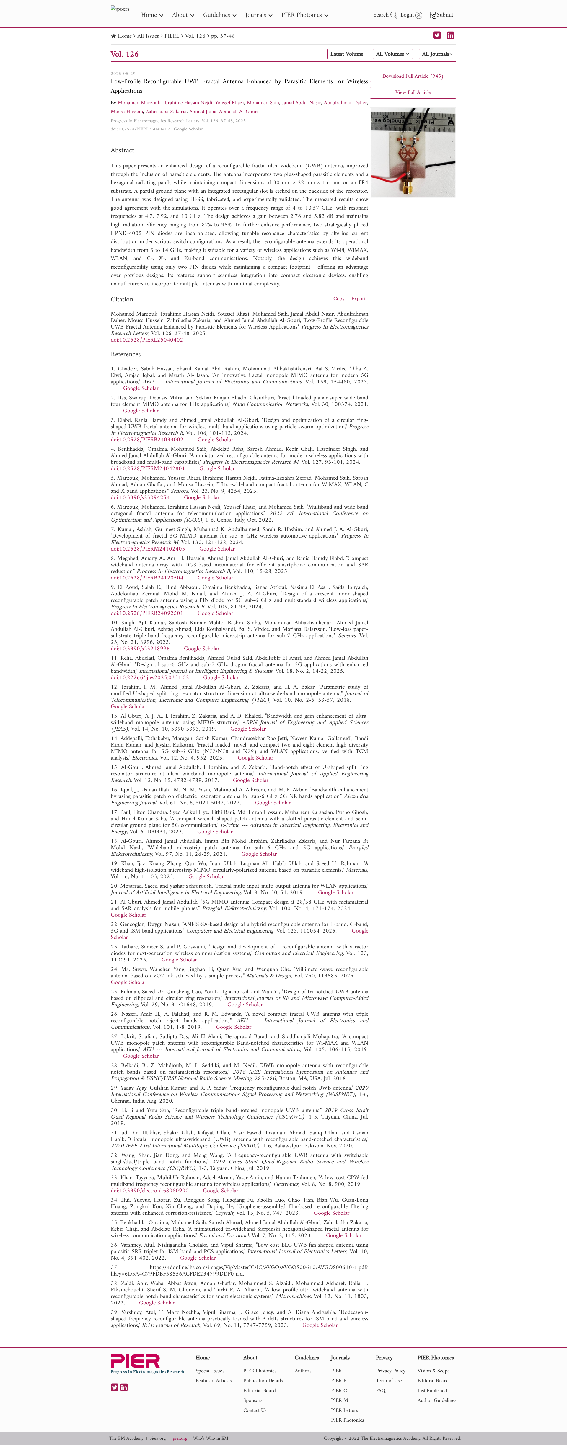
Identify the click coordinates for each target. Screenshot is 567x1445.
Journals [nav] (255, 15)
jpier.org (179, 1438)
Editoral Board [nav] (433, 1380)
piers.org (157, 1438)
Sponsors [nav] (252, 1400)
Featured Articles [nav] (214, 1380)
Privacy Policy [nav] (390, 1371)
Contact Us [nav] (254, 1410)
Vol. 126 (195, 36)
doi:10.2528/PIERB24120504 (147, 578)
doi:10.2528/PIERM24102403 (148, 549)
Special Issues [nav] (210, 1371)
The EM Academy (126, 1438)
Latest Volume (346, 54)
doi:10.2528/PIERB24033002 (147, 440)
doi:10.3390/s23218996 (140, 649)
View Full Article (413, 92)
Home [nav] (149, 15)
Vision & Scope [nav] (434, 1371)
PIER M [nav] (339, 1400)
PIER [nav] (336, 1371)
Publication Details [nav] (263, 1380)
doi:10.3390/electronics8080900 (150, 1191)
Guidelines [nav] (216, 15)
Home (125, 36)
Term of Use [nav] (389, 1380)
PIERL (172, 36)
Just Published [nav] (432, 1390)
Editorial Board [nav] (259, 1390)
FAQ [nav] (380, 1390)
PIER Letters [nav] (344, 1410)
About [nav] (180, 15)
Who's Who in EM (210, 1438)
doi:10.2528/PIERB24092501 (147, 613)
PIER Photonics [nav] (301, 15)
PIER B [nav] (338, 1380)
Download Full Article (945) (413, 76)
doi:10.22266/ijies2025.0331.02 (150, 678)
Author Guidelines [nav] (437, 1400)
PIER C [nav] (339, 1390)
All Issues (148, 36)
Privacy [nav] (384, 1358)
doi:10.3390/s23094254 (140, 498)
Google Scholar (188, 129)
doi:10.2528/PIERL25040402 (140, 129)
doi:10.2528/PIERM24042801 (148, 469)
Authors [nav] (303, 1371)
